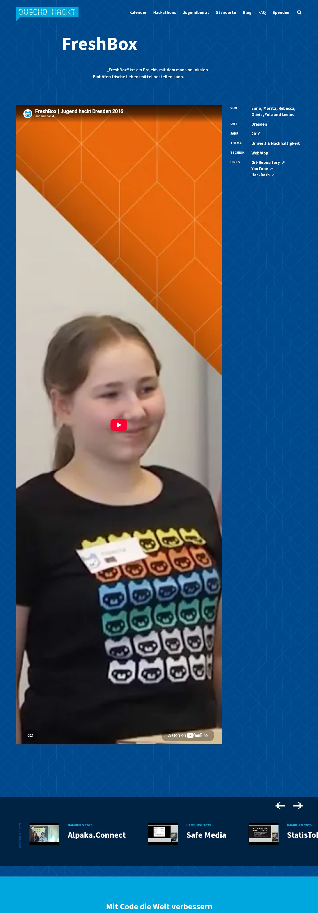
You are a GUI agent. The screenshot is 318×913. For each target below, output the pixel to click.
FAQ (262, 12)
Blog (247, 12)
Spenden (281, 12)
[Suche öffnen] (299, 12)
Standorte (226, 12)
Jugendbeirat (196, 12)
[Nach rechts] (298, 806)
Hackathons (164, 12)
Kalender (138, 12)
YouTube (260, 168)
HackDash (261, 175)
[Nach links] (280, 806)
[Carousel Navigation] (289, 806)
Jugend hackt (47, 14)
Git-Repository (266, 162)
